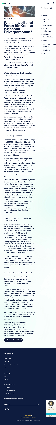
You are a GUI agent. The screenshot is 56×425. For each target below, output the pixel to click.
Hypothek (46, 41)
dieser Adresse (26, 312)
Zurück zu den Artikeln (13, 340)
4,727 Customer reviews (51, 413)
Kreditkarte (47, 50)
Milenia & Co (46, 20)
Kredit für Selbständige (48, 36)
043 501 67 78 (7, 359)
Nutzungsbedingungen (10, 384)
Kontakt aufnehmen (9, 393)
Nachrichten (7, 373)
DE (48, 3)
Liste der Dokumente (9, 390)
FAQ (5, 376)
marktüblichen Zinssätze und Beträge (18, 208)
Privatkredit (47, 25)
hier (16, 186)
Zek (44, 54)
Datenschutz (7, 387)
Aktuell (45, 16)
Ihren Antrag (22, 300)
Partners (6, 379)
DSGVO (28, 420)
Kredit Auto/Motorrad (48, 30)
